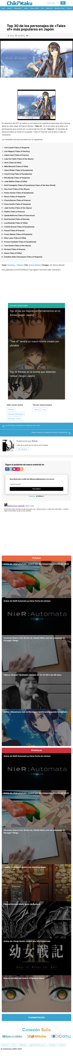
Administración (37, 1017)
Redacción (49, 8)
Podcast (69, 8)
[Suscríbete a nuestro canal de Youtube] (14, 469)
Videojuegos (18, 8)
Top (44, 409)
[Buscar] (63, 3)
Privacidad (52, 1045)
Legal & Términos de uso (37, 1045)
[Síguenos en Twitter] (10, 469)
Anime (3, 8)
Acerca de (5, 1045)
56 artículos (22, 449)
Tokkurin (20, 265)
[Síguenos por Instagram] (18, 469)
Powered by (32, 496)
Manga (9, 8)
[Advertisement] (36, 16)
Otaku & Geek (34, 8)
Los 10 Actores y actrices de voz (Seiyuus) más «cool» (22, 425)
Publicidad (22, 1045)
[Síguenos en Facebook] (7, 469)
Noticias (11, 409)
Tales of (37, 409)
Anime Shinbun (35, 265)
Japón (26, 8)
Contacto (62, 1045)
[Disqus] (36, 526)
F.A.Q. (14, 1045)
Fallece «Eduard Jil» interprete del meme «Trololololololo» (49, 432)
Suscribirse (36, 489)
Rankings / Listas (14, 419)
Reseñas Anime (59, 8)
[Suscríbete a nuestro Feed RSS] (21, 469)
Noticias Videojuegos (15, 414)
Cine (42, 8)
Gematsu (11, 265)
